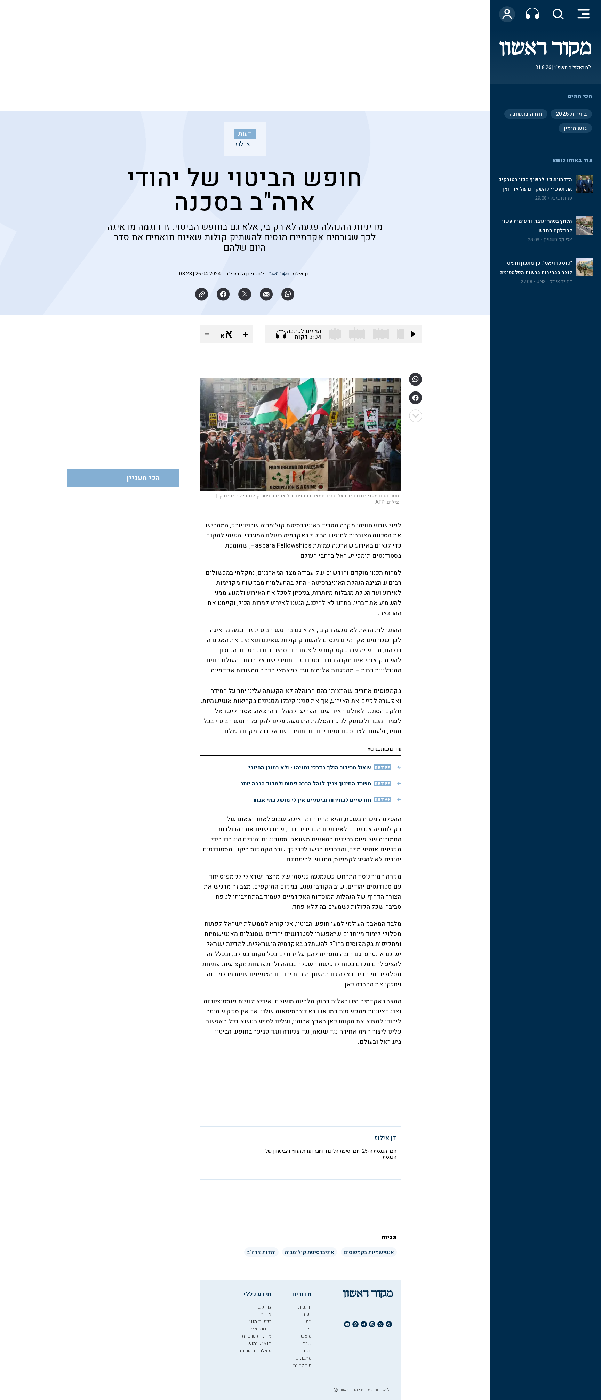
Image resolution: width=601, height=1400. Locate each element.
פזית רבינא (561, 198)
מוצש (306, 1336)
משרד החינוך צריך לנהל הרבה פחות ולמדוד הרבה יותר (305, 783)
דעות (245, 133)
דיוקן (307, 1329)
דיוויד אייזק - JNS (554, 281)
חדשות (305, 1307)
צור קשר (263, 1307)
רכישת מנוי (260, 1321)
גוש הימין (575, 128)
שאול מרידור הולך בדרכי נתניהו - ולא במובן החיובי (309, 767)
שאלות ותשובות (255, 1350)
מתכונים (304, 1358)
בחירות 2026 (571, 114)
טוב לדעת (302, 1365)
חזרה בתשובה (526, 114)
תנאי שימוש (259, 1343)
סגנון (307, 1350)
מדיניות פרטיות (256, 1336)
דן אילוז (246, 144)
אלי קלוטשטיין (558, 239)
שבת (307, 1343)
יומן (308, 1321)
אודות (265, 1314)
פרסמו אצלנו (258, 1329)
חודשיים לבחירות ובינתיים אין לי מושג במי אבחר (311, 800)
